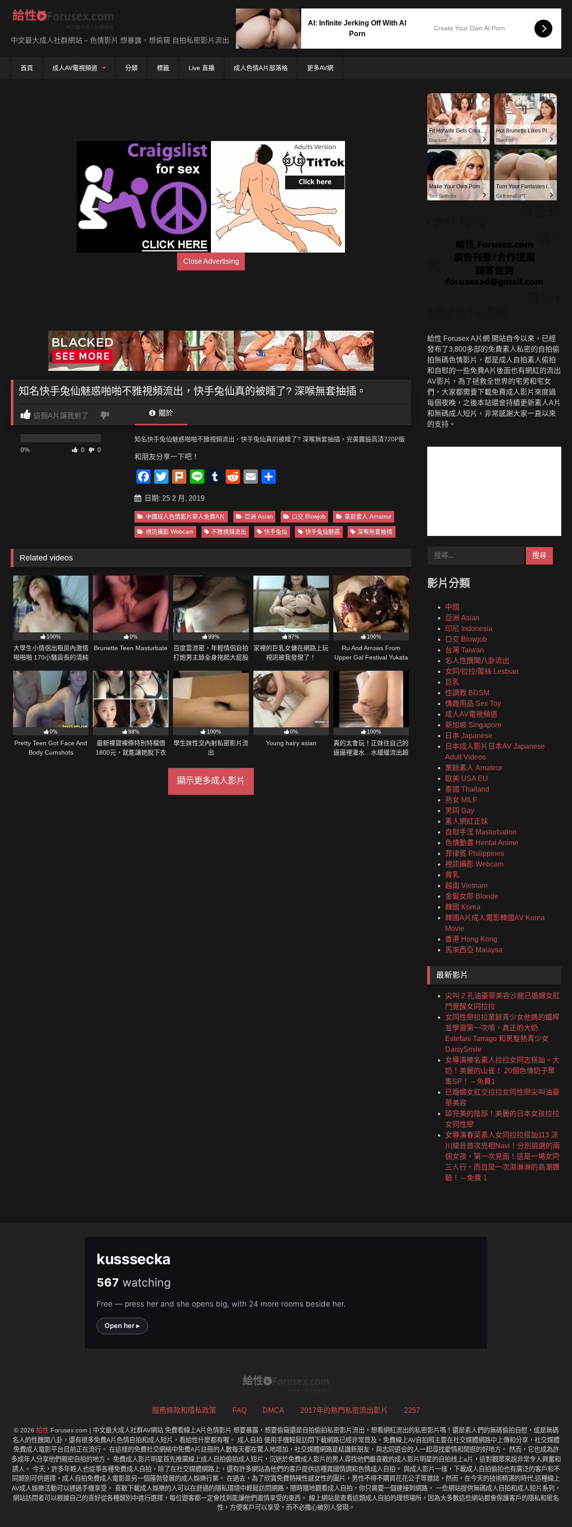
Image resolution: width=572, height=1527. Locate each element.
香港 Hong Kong (471, 939)
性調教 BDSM (467, 693)
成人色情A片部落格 (261, 67)
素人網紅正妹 (466, 821)
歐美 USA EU (466, 778)
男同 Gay (459, 810)
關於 (165, 413)
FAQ (239, 1410)
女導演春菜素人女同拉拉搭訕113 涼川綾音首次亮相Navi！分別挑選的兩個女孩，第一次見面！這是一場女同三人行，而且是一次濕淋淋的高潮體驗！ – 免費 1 (502, 1156)
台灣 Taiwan (464, 650)
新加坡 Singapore (473, 725)
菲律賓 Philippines (474, 853)
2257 (412, 1410)
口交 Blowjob (308, 516)
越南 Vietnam (466, 885)
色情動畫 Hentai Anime (481, 842)
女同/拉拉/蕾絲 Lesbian (482, 671)
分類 (131, 67)
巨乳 (452, 682)
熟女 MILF (461, 800)
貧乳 (452, 875)
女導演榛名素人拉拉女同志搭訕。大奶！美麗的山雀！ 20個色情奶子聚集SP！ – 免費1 (502, 1070)
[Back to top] (544, 1500)
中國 (452, 607)
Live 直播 (201, 67)
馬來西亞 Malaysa (473, 950)
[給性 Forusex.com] (63, 21)
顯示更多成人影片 (211, 780)
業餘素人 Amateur (368, 516)
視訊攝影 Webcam (169, 531)
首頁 (27, 67)
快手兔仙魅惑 (322, 531)
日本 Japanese (468, 735)
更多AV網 (320, 67)
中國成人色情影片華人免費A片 (185, 516)
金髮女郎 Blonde (471, 896)
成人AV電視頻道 (74, 67)
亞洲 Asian (258, 516)
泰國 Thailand (467, 789)
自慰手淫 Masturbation (481, 832)
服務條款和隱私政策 (184, 1410)
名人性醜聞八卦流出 (477, 660)
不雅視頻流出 (228, 531)
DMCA (273, 1410)
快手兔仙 (275, 531)
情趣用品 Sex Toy (473, 703)
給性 (42, 1430)
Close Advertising (211, 261)
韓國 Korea (462, 907)
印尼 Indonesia (468, 628)
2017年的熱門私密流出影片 (344, 1410)
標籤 (163, 67)
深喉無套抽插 (375, 531)
